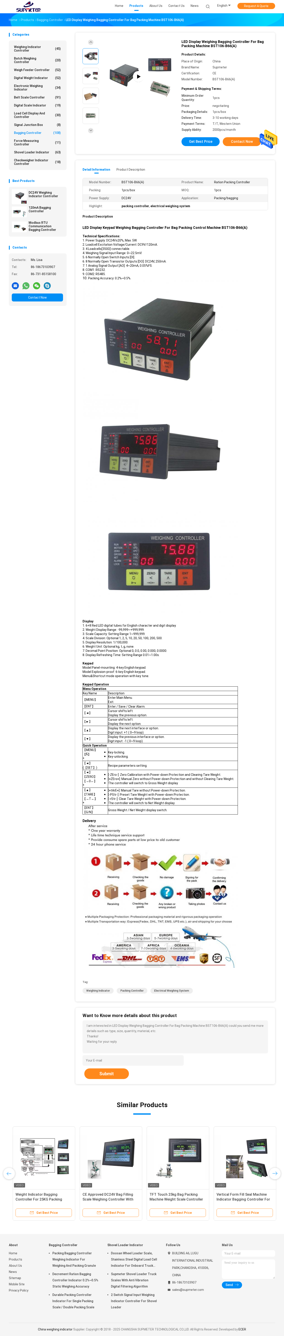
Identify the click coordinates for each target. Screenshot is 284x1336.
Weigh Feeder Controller (37, 70)
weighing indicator (98, 990)
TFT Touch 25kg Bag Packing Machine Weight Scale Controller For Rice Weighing (172, 1199)
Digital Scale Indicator (37, 105)
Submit (106, 1073)
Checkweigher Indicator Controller (37, 162)
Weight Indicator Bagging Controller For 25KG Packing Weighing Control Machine (35, 1199)
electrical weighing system (171, 990)
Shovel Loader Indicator (37, 152)
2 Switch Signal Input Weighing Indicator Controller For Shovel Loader (134, 1301)
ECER (242, 1329)
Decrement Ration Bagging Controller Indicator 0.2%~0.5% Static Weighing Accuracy (75, 1280)
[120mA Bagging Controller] (19, 211)
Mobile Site (17, 1284)
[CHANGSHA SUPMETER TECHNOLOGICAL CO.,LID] (28, 6)
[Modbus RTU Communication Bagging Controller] (19, 226)
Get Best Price (200, 141)
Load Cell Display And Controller (37, 115)
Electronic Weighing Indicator (37, 87)
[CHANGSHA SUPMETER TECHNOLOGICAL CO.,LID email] (15, 285)
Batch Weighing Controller (37, 60)
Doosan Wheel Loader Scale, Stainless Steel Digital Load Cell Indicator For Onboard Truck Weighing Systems (134, 1260)
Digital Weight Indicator (37, 78)
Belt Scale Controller (37, 97)
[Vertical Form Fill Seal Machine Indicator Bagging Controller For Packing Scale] (241, 1158)
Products (15, 1259)
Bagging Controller (37, 133)
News (13, 1272)
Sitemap (15, 1278)
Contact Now (37, 297)
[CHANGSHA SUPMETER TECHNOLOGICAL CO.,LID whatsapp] (26, 285)
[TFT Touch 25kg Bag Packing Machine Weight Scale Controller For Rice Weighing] (174, 1158)
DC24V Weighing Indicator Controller (43, 194)
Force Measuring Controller (37, 142)
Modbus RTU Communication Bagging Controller (42, 226)
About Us (15, 1265)
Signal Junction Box (37, 125)
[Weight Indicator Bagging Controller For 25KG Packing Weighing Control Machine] (40, 1158)
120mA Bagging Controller (40, 209)
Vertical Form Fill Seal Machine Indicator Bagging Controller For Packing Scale (239, 1199)
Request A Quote (256, 6)
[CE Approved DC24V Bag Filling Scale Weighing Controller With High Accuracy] (107, 1158)
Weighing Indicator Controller (37, 48)
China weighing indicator (55, 1329)
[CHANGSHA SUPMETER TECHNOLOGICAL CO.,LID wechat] (36, 285)
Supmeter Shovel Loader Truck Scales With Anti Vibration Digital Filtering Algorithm (133, 1280)
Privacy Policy (18, 1290)
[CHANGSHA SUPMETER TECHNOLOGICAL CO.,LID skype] (47, 285)
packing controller (132, 990)
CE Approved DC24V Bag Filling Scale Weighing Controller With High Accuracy (104, 1199)
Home (13, 1253)
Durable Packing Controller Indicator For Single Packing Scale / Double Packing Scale (73, 1301)
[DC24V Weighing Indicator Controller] (19, 196)
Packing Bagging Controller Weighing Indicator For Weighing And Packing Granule (74, 1259)
